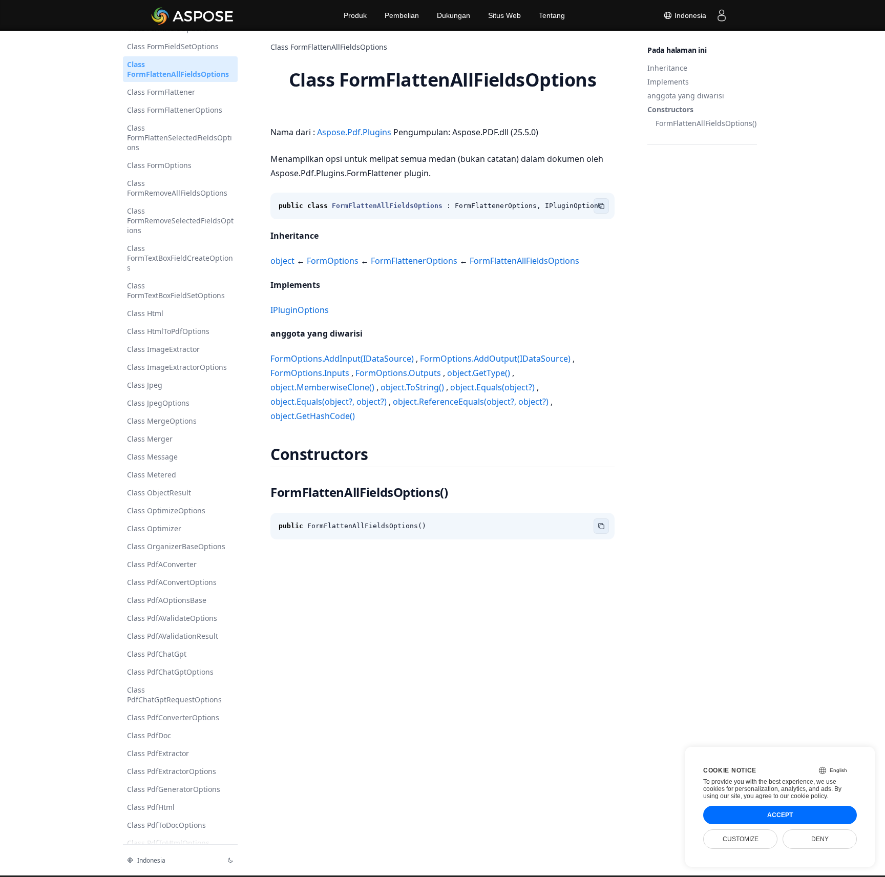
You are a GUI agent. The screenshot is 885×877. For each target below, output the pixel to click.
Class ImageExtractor (163, 349)
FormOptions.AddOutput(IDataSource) (495, 358)
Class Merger (150, 439)
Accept (780, 815)
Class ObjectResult (159, 492)
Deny (820, 839)
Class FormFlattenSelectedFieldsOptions (179, 137)
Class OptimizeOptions (166, 510)
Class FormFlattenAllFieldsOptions (178, 69)
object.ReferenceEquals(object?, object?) (471, 401)
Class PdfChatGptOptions (170, 672)
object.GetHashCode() (312, 416)
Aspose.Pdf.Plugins (355, 132)
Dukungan (453, 15)
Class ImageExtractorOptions (177, 367)
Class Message (152, 457)
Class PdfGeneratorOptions (173, 789)
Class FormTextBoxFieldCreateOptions (180, 258)
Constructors (670, 109)
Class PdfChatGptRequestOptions (174, 694)
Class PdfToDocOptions (166, 825)
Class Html (145, 313)
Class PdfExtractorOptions (171, 771)
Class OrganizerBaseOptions (176, 546)
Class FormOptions (159, 165)
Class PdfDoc (149, 735)
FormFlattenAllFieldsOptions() (706, 123)
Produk (355, 15)
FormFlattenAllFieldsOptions (523, 260)
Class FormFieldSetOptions (173, 46)
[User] (721, 15)
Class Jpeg (144, 385)
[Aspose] (193, 15)
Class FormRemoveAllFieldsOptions (177, 188)
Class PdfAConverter (162, 564)
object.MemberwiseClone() (323, 387)
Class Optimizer (154, 528)
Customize (740, 839)
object (283, 260)
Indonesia (689, 15)
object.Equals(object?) (492, 387)
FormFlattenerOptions (414, 260)
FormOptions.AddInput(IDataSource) (343, 358)
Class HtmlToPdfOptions (168, 331)
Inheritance (667, 68)
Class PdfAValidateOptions (172, 618)
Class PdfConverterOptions (173, 717)
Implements (668, 82)
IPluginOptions (299, 310)
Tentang (552, 15)
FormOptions (333, 260)
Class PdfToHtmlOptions (168, 843)
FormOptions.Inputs (310, 373)
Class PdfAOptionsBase (166, 600)
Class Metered (151, 474)
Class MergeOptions (162, 421)
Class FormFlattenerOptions (174, 110)
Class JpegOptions (158, 403)
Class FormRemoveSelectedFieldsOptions (180, 220)
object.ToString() (412, 387)
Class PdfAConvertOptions (172, 582)
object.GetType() (478, 373)
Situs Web (504, 15)
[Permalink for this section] (327, 235)
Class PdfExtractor (158, 753)
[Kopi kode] (601, 206)
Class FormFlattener (161, 92)
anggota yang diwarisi (685, 95)
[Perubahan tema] (230, 860)
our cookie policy (803, 796)
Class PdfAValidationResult (172, 636)
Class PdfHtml (151, 807)
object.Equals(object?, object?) (329, 401)
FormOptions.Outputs (398, 373)
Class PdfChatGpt (156, 654)
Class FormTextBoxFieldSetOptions (176, 290)
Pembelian (402, 15)
